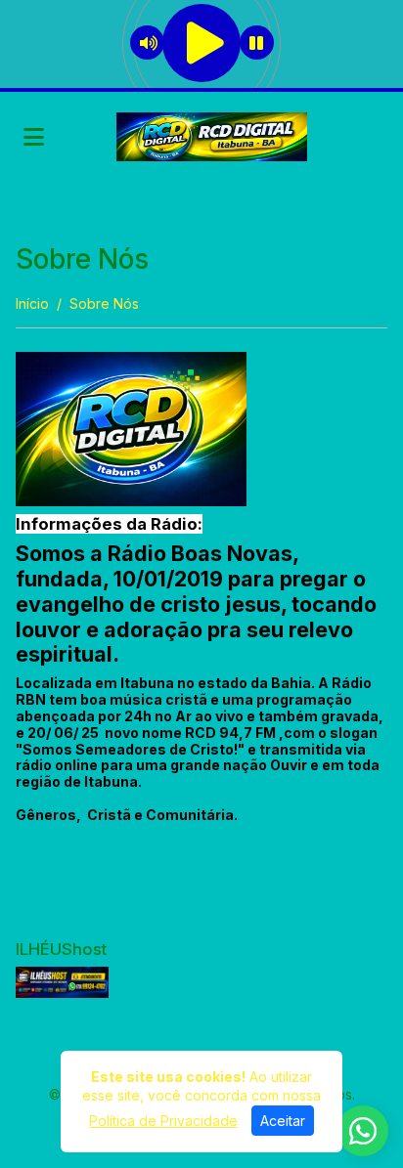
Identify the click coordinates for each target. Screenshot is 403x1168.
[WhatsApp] (362, 1130)
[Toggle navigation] (34, 136)
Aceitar (282, 1120)
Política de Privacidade (163, 1120)
